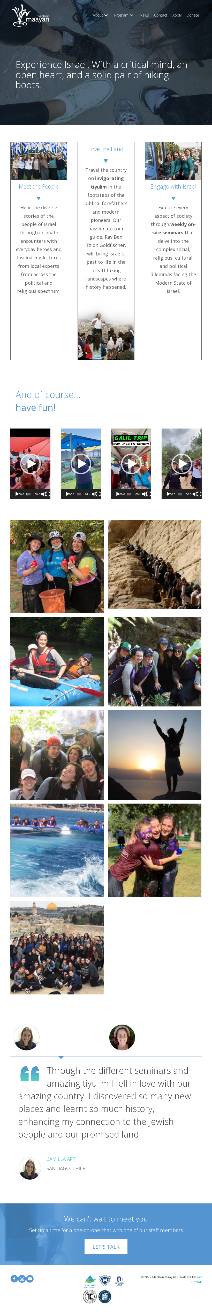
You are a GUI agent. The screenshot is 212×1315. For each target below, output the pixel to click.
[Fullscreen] (47, 494)
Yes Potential (195, 1279)
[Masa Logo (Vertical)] (90, 1282)
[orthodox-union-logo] (120, 1281)
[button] (106, 15)
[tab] (58, 1037)
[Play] (17, 494)
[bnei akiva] (105, 1297)
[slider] (28, 494)
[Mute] (43, 494)
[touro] (90, 1297)
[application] (30, 464)
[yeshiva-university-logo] (105, 1281)
